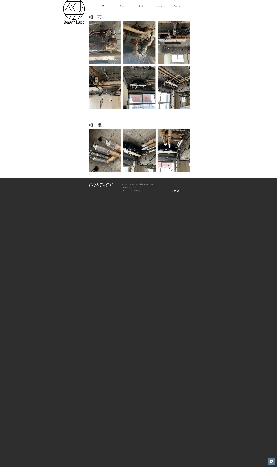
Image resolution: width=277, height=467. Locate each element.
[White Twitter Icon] (175, 191)
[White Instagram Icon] (178, 191)
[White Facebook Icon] (172, 191)
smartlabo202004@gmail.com (137, 191)
